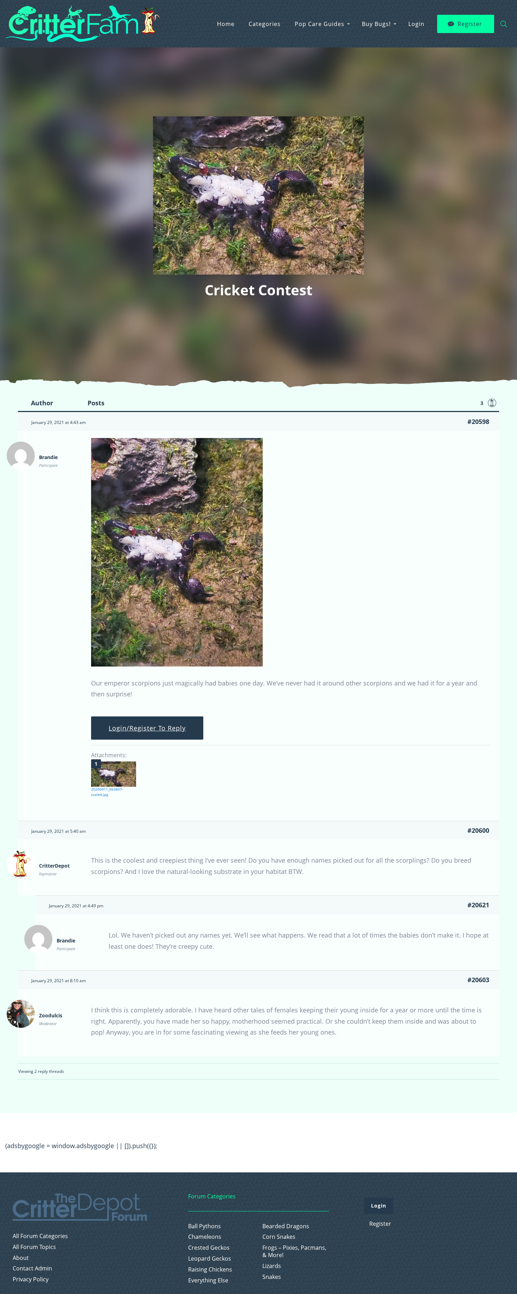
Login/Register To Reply (147, 728)
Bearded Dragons (285, 1226)
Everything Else (208, 1280)
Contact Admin (32, 1268)
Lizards (271, 1266)
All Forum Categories (40, 1236)
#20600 (478, 830)
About (21, 1258)
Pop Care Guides (319, 24)
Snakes (271, 1277)
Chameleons (204, 1237)
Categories (265, 24)
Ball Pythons (204, 1226)
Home (226, 24)
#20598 (478, 421)
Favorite (492, 403)
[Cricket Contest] (177, 664)
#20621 (478, 905)
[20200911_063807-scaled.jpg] (113, 774)
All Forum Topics (34, 1247)
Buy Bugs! (376, 24)
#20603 (478, 980)
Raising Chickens (210, 1269)
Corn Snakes (278, 1237)
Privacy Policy (31, 1279)
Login (416, 24)
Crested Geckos (209, 1247)
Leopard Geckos (209, 1258)
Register (470, 24)
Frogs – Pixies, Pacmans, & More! (294, 1251)
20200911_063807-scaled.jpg (107, 792)
